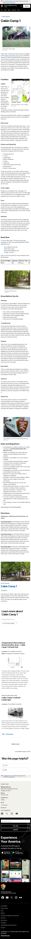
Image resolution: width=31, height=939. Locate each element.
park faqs (6, 507)
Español (4, 807)
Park (11, 6)
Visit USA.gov (5, 935)
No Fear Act (4, 920)
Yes (6, 765)
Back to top (15, 744)
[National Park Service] (2, 6)
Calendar (14, 10)
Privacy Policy (4, 908)
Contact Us (4, 797)
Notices (3, 913)
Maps (9, 10)
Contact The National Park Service (10, 915)
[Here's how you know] (15, 2)
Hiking (14, 372)
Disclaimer (3, 922)
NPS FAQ (3, 917)
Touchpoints (11, 777)
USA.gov (3, 927)
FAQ (3, 802)
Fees (18, 10)
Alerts (5, 10)
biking (20, 372)
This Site (15, 826)
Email (2, 255)
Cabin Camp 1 (9, 586)
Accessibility (4, 905)
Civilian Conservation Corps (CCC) (13, 55)
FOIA (2, 910)
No (6, 770)
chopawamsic (9, 734)
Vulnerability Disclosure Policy (9, 925)
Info (2, 10)
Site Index (4, 805)
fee (14, 117)
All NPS (15, 830)
